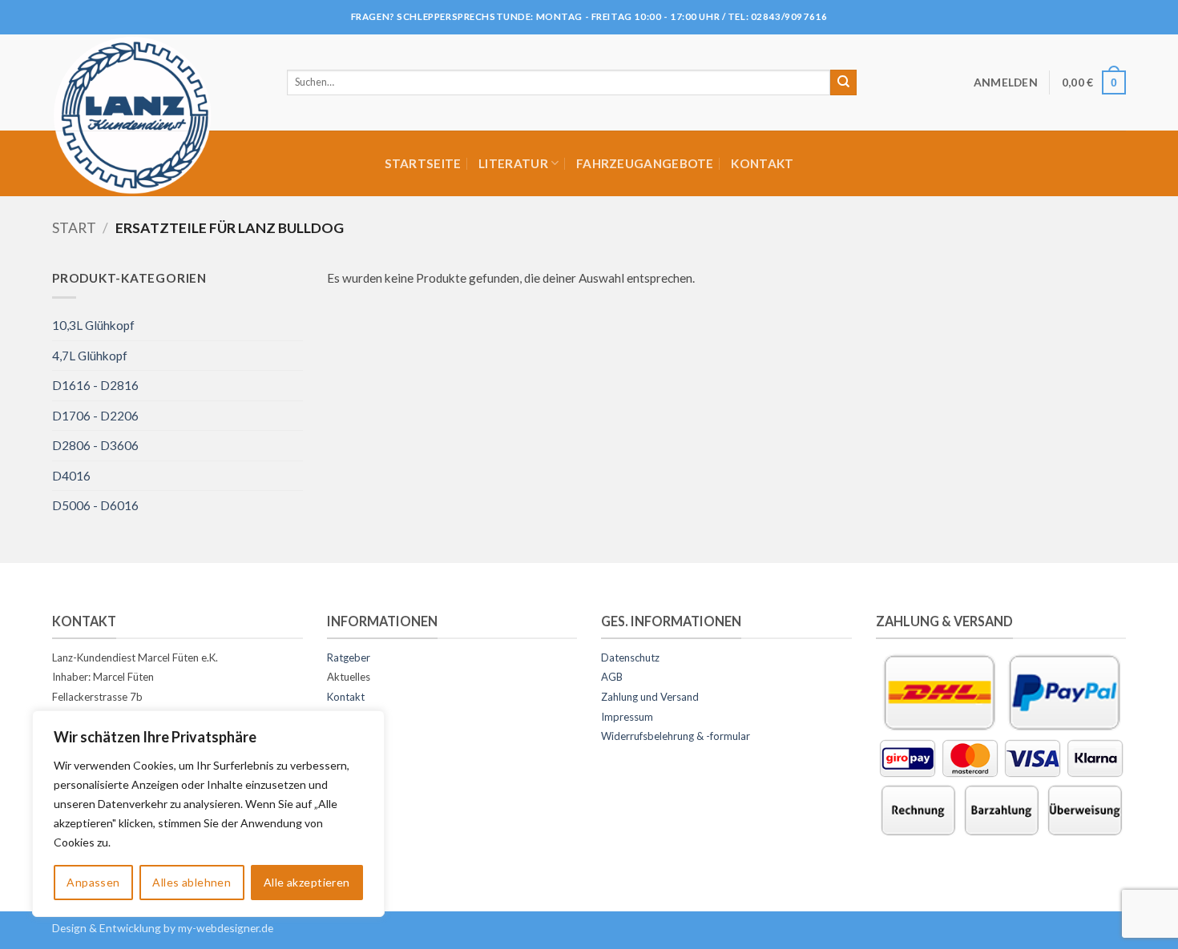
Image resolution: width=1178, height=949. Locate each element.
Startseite (423, 163)
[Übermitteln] (843, 82)
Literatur (513, 163)
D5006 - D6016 (95, 505)
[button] (1006, 82)
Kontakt (762, 163)
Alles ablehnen (191, 882)
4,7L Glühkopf (89, 355)
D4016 (71, 475)
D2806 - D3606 (95, 445)
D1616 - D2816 (95, 385)
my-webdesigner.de (225, 928)
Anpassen (93, 882)
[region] (208, 813)
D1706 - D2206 (95, 415)
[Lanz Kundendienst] (157, 114)
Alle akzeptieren (307, 882)
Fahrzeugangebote (645, 163)
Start (74, 227)
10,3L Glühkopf (93, 325)
